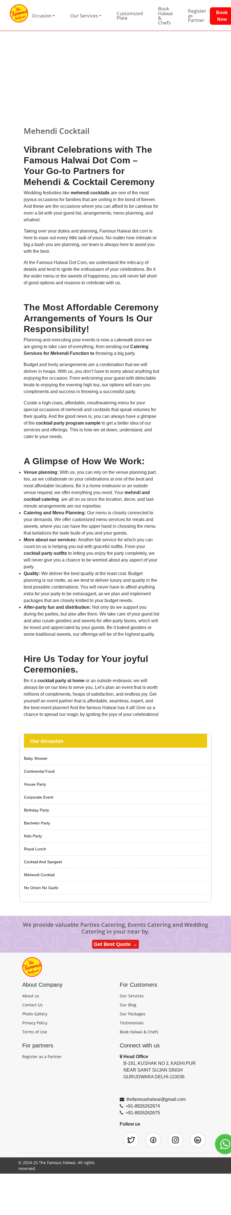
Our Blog (128, 1004)
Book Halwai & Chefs (165, 15)
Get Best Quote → (115, 944)
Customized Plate (130, 15)
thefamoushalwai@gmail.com (156, 1099)
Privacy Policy (34, 1022)
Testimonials (132, 1022)
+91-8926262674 (143, 1106)
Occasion (42, 15)
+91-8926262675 (143, 1112)
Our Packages (132, 1013)
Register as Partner (197, 15)
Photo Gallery (34, 1013)
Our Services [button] (84, 15)
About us (30, 995)
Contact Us (32, 1004)
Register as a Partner (42, 1056)
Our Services (132, 995)
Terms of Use (34, 1031)
